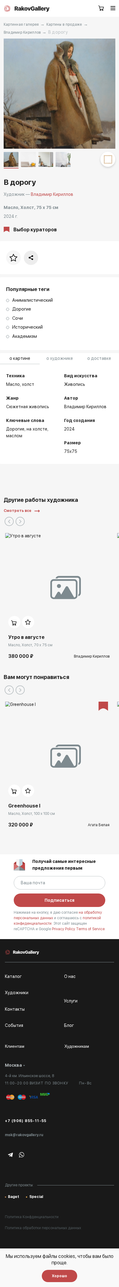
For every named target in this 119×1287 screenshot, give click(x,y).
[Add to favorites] (28, 622)
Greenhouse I (24, 806)
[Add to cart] (14, 622)
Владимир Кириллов (22, 32)
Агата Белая (99, 825)
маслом (14, 435)
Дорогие (15, 429)
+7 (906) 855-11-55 (26, 1121)
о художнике (59, 358)
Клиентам (14, 1046)
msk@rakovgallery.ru (24, 1135)
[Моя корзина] (101, 8)
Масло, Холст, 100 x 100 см (31, 813)
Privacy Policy (64, 929)
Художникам (76, 1046)
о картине (19, 358)
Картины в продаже (64, 24)
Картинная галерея (21, 24)
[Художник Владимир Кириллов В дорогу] (60, 94)
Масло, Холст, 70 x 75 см (30, 645)
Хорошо (59, 1276)
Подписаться (59, 900)
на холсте (37, 429)
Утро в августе (26, 637)
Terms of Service (90, 929)
